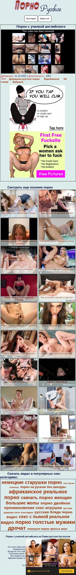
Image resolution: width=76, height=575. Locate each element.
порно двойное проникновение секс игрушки (37, 505)
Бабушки (18, 82)
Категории (31, 19)
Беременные (51, 79)
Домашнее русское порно (24, 79)
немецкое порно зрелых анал (47, 528)
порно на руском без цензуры (43, 487)
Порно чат (44, 19)
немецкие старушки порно (32, 482)
